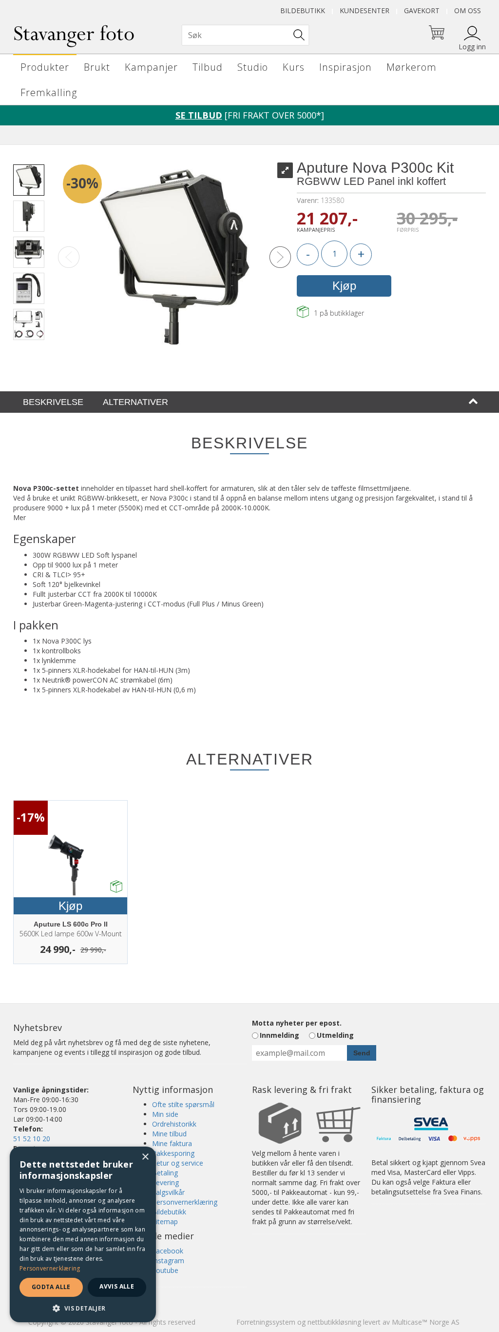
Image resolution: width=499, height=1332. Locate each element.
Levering (165, 1182)
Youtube (165, 1270)
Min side (165, 1114)
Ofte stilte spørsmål (183, 1104)
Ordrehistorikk (174, 1124)
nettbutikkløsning (334, 1322)
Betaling (165, 1172)
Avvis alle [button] (116, 1286)
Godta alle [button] (51, 1287)
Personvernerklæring (184, 1202)
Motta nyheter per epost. (297, 1023)
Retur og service (177, 1163)
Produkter (44, 67)
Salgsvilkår (168, 1192)
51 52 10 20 (31, 1138)
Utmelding (335, 1035)
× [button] (145, 1157)
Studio (252, 67)
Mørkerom (411, 67)
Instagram (168, 1260)
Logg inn (472, 46)
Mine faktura (172, 1143)
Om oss (467, 10)
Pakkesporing (173, 1153)
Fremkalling (48, 92)
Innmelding (279, 1035)
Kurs (294, 67)
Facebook (167, 1250)
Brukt (97, 67)
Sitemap (165, 1221)
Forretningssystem (265, 1322)
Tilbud (207, 67)
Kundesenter (364, 10)
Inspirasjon (345, 67)
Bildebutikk (302, 10)
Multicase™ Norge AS (426, 1322)
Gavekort (422, 10)
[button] (82, 1307)
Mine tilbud (169, 1133)
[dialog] (83, 1234)
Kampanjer (151, 67)
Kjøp (344, 285)
